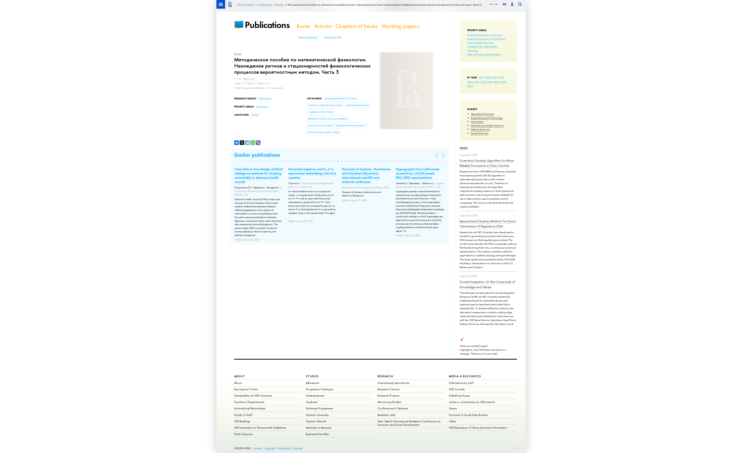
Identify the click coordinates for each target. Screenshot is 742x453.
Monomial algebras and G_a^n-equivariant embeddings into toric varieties (312, 173)
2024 (501, 77)
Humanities (477, 121)
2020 (490, 82)
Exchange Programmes (319, 408)
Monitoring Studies (389, 402)
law (492, 42)
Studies (312, 376)
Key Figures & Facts (246, 389)
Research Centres (388, 389)
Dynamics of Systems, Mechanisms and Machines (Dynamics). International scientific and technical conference (366, 175)
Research (385, 376)
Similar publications (257, 155)
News (464, 148)
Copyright (269, 448)
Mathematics (265, 98)
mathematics (490, 46)
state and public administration (484, 54)
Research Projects (388, 395)
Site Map (298, 448)
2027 (481, 77)
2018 (503, 82)
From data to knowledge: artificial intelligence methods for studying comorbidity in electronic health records (259, 175)
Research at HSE (332, 37)
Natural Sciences (480, 129)
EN (496, 4)
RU (491, 4)
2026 (488, 77)
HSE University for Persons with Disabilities (260, 427)
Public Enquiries (243, 434)
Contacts (257, 448)
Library (453, 408)
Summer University (317, 415)
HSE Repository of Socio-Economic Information (478, 427)
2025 (494, 77)
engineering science (478, 39)
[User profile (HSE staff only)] (512, 4)
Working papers (400, 26)
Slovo (246, 78)
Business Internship (317, 434)
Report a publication (308, 37)
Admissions (312, 383)
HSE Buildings (242, 421)
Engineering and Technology (487, 117)
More (470, 86)
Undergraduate (315, 395)
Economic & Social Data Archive (468, 415)
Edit (515, 447)
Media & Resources (465, 376)
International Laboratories (393, 383)
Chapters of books (356, 26)
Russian (255, 114)
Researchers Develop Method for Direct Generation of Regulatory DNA (488, 223)
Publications (267, 25)
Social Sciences (479, 133)
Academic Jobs (386, 415)
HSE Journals (457, 389)
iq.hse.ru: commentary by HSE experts (472, 402)
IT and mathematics (478, 42)
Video (452, 421)
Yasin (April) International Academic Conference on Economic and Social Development (409, 423)
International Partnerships (249, 408)
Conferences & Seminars (393, 408)
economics (496, 35)
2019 (496, 82)
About (239, 376)
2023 (470, 82)
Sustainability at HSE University (253, 395)
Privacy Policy (284, 448)
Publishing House (459, 395)
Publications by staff (461, 383)
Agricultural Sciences (482, 114)
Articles (323, 26)
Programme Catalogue (319, 389)
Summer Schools (316, 421)
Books (303, 26)
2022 (476, 82)
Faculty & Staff (243, 415)
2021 (483, 82)
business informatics (478, 35)
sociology (472, 50)
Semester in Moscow (318, 427)
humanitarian (498, 39)
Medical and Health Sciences (487, 125)
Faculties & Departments (249, 402)
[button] (330, 161)
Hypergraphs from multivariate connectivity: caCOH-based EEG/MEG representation (418, 173)
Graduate (311, 402)
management (474, 46)
